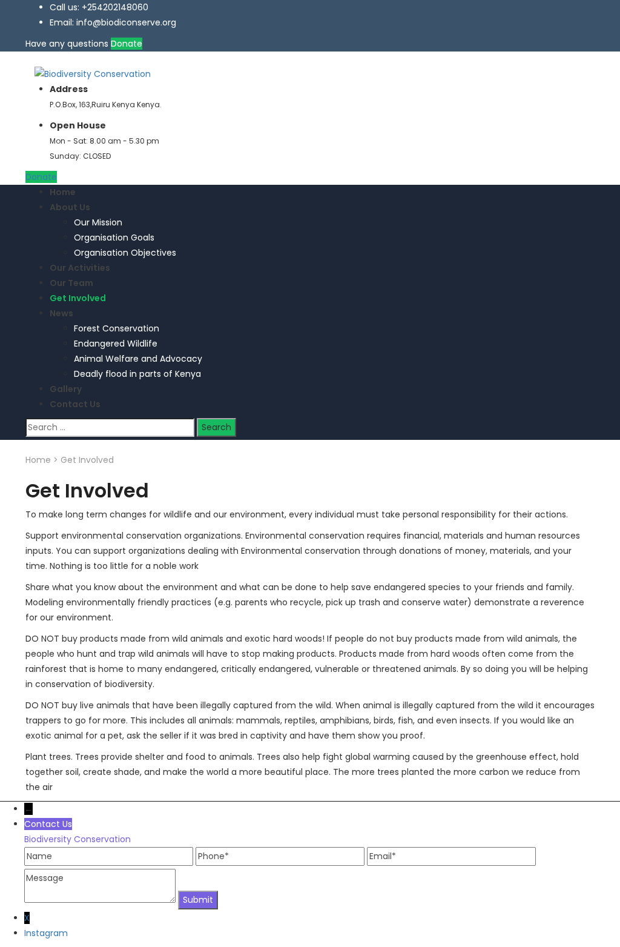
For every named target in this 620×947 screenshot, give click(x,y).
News (61, 313)
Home (63, 192)
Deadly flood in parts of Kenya (137, 374)
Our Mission (98, 222)
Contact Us (75, 404)
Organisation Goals (114, 237)
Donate (126, 44)
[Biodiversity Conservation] (93, 73)
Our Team (71, 283)
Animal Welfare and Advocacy (138, 359)
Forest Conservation (116, 328)
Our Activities (80, 268)
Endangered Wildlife (115, 343)
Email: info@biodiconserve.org (113, 22)
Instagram (46, 933)
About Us (70, 207)
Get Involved (78, 298)
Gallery (66, 389)
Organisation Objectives (125, 253)
